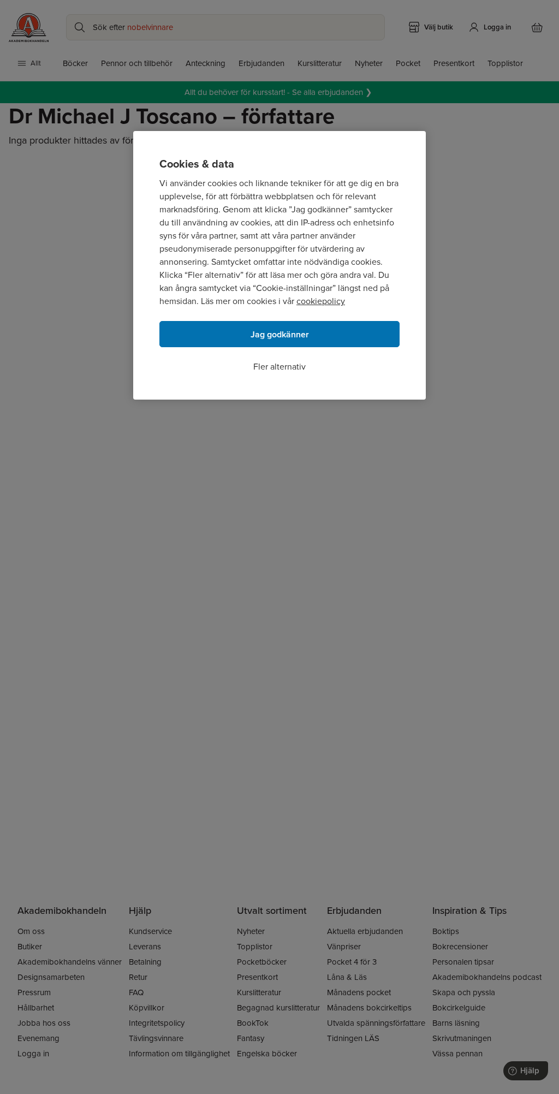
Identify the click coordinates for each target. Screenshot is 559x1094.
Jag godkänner (280, 334)
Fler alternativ (279, 366)
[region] (279, 265)
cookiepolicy (320, 301)
